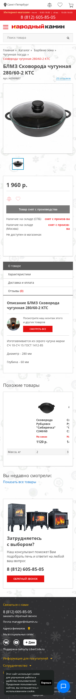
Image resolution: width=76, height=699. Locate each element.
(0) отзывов (63, 78)
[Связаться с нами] (63, 686)
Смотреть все (38, 328)
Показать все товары (19, 482)
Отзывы (15, 291)
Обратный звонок (25, 579)
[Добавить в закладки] (18, 199)
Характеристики (19, 274)
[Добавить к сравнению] (9, 199)
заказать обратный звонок (20, 616)
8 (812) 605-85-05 (38, 17)
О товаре (14, 266)
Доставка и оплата (21, 282)
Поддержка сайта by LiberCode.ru (24, 649)
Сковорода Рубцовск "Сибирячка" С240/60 (46, 425)
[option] (38, 118)
